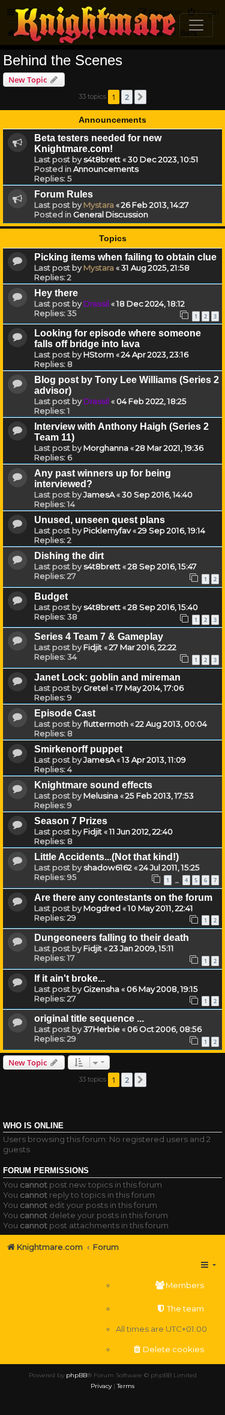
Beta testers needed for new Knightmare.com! (97, 143)
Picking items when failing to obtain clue (125, 257)
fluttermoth (105, 723)
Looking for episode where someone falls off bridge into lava (117, 338)
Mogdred (102, 908)
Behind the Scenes (62, 60)
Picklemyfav (107, 530)
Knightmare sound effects (93, 785)
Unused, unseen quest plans (99, 520)
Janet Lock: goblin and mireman (107, 677)
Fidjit (92, 647)
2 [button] (127, 97)
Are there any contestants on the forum (123, 897)
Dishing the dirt (69, 556)
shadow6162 (107, 867)
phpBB (76, 1375)
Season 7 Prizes (70, 821)
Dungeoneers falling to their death (111, 938)
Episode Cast (64, 713)
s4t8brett (102, 159)
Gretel (95, 688)
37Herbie (101, 1029)
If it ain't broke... (69, 978)
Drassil (96, 303)
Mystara (98, 204)
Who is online (33, 1126)
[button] (140, 97)
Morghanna (105, 448)
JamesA (99, 494)
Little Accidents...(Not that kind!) (106, 857)
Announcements (106, 169)
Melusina (100, 795)
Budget (51, 596)
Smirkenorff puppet (78, 749)
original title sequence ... (89, 1018)
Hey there (56, 293)
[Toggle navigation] (196, 25)
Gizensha (101, 989)
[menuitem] (161, 1285)
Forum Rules (63, 194)
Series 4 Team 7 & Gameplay (98, 636)
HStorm (98, 354)
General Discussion (110, 214)
